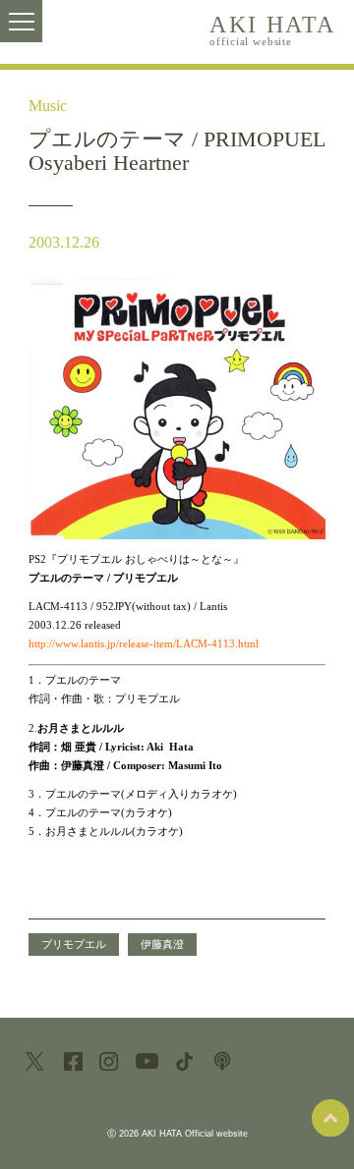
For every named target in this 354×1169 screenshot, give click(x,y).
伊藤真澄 (162, 944)
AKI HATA (272, 28)
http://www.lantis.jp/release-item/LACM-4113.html (144, 643)
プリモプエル (73, 944)
